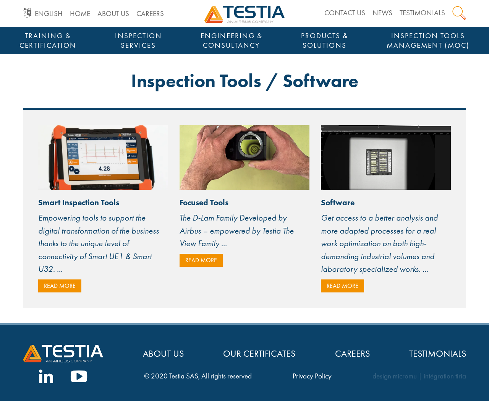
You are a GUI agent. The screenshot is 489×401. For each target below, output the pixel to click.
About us (113, 13)
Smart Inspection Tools (78, 203)
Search (459, 13)
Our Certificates (259, 353)
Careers (150, 13)
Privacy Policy (312, 376)
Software (338, 203)
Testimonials (422, 13)
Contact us (344, 13)
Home (80, 13)
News (382, 13)
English (49, 13)
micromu (405, 376)
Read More (60, 286)
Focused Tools (204, 203)
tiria (460, 376)
